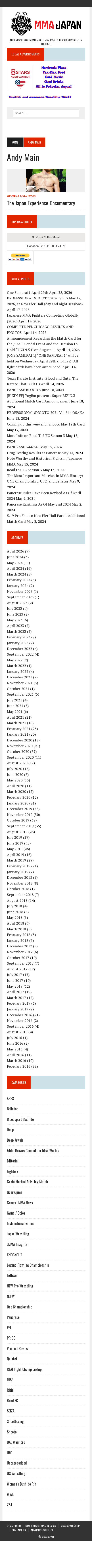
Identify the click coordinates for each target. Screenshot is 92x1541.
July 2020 (14, 768)
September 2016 (20, 1026)
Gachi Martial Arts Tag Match (27, 1181)
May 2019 (15, 848)
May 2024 (15, 562)
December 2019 (19, 808)
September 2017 (20, 963)
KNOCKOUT (14, 1254)
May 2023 (15, 620)
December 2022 (19, 648)
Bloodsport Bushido (20, 1119)
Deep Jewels (15, 1140)
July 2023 (14, 608)
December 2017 (19, 946)
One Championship (19, 1307)
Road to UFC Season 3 (24, 469)
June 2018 (15, 911)
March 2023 (16, 631)
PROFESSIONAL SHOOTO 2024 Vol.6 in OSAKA (45, 412)
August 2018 (17, 900)
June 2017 (15, 980)
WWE (10, 1494)
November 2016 (20, 1020)
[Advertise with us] (62, 3)
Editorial (13, 1161)
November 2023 (20, 591)
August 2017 (17, 969)
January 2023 (17, 642)
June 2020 (15, 774)
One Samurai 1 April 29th (27, 292)
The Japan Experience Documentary (41, 203)
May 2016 (15, 1049)
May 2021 (15, 711)
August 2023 (17, 602)
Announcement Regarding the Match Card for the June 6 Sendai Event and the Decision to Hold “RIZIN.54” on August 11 (44, 344)
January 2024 (17, 585)
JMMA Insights (17, 1244)
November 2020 (20, 745)
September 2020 (20, 757)
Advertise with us (42, 1530)
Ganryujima (14, 1192)
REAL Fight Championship (24, 1369)
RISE (10, 1379)
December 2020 (19, 740)
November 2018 (20, 883)
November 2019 (20, 814)
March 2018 (16, 929)
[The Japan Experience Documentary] (46, 188)
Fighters (13, 1171)
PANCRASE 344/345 (23, 447)
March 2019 (16, 860)
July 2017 (14, 974)
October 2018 (18, 888)
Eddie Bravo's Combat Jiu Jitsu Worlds (33, 1150)
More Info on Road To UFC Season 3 (36, 435)
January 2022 (17, 671)
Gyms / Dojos (16, 1213)
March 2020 (16, 791)
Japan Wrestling (18, 1233)
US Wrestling (16, 1473)
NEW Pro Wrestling (20, 1286)
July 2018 (14, 906)
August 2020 (17, 762)
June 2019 (15, 843)
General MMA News (21, 196)
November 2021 (20, 682)
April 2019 (15, 854)
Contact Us (19, 1530)
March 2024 (16, 574)
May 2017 (15, 986)
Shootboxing (15, 1421)
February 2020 (18, 797)
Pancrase (13, 1317)
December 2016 (19, 1014)
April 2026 (15, 551)
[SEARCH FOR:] (46, 112)
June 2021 (15, 705)
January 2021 (17, 734)
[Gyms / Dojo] (29, 3)
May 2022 (15, 660)
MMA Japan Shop (70, 1526)
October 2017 (18, 957)
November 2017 (20, 951)
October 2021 (18, 688)
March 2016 (16, 1060)
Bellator (12, 1108)
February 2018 (18, 934)
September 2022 (20, 654)
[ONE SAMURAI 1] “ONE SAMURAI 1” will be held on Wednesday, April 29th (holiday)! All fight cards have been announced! (42, 361)
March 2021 (16, 722)
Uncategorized (17, 1463)
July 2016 (14, 1037)
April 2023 (15, 625)
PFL (9, 1327)
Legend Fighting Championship (28, 1265)
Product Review (17, 1348)
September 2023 (20, 597)
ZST (9, 1504)
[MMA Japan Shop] (46, 3)
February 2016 (18, 1066)
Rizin (10, 1390)
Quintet (12, 1358)
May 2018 (15, 917)
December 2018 (19, 877)
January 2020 (17, 803)
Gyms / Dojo (14, 1526)
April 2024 (15, 568)
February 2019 (18, 866)
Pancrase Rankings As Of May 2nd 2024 (39, 504)
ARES (10, 1098)
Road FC (12, 1400)
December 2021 (19, 677)
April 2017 (15, 991)
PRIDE (11, 1338)
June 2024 (15, 557)
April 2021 (15, 717)
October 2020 (18, 751)
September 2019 (20, 825)
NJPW (11, 1296)
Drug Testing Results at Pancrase (34, 452)
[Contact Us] (54, 3)
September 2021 (20, 694)
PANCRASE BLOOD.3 (24, 389)
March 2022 (16, 665)
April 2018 (15, 923)
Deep (10, 1129)
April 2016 (15, 1054)
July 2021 (14, 700)
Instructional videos (20, 1223)
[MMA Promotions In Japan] (38, 3)
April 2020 (15, 785)
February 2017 (18, 1003)
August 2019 (17, 831)
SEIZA (11, 1411)
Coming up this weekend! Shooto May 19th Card (46, 424)
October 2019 (18, 820)
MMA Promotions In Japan (40, 1526)
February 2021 (18, 728)
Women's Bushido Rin (21, 1484)
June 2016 (15, 1043)
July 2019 (14, 837)
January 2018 (17, 940)
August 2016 (17, 1031)
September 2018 (20, 894)
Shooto (12, 1432)
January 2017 (17, 1009)
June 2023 (15, 614)
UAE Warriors (16, 1442)
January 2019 (17, 871)
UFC (9, 1452)
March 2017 (16, 997)
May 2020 (15, 780)
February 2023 (18, 637)
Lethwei (12, 1275)
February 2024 (18, 579)
